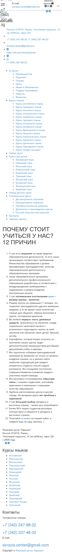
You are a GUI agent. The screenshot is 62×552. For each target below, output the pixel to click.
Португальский (17, 465)
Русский (13, 478)
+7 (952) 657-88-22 (17, 62)
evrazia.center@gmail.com (26, 6)
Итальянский (16, 458)
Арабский (14, 495)
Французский (16, 468)
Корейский (15, 488)
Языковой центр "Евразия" (30, 550)
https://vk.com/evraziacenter (21, 52)
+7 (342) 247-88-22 (17, 39)
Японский (14, 481)
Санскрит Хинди (18, 501)
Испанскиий (15, 462)
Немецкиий (15, 472)
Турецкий (14, 491)
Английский (15, 455)
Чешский (14, 475)
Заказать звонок (17, 219)
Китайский (14, 485)
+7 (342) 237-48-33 (7, 17)
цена (51, 296)
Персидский (15, 498)
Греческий (14, 505)
